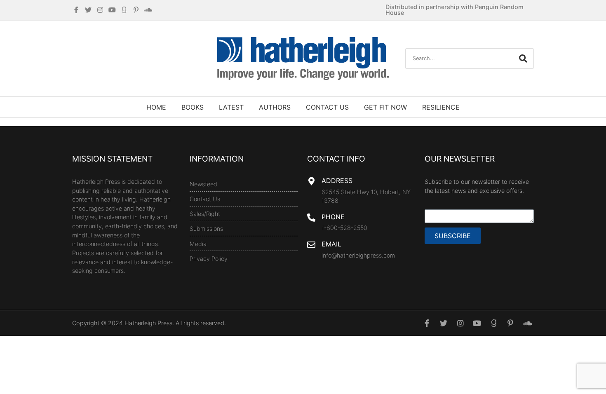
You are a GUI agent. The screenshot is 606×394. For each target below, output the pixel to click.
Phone (333, 217)
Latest (231, 107)
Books (192, 107)
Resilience (441, 107)
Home (156, 107)
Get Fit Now (385, 107)
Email (331, 244)
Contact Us (327, 107)
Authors (275, 107)
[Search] (523, 58)
